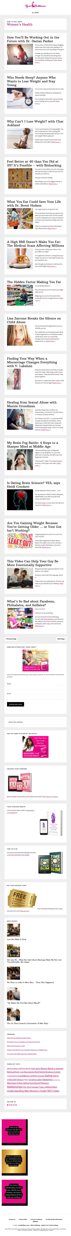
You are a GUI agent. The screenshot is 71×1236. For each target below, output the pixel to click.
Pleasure (45, 1083)
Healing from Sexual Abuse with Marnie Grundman (32, 404)
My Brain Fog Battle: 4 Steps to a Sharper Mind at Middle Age (32, 444)
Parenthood (34, 1083)
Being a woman (55, 1068)
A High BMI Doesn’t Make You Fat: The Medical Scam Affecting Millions (35, 244)
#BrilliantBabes (13, 1068)
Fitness (26, 1080)
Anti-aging (35, 1068)
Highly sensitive (56, 1080)
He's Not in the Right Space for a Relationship (22, 1054)
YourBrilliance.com (23, 1225)
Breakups (49, 1072)
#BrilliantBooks (25, 1068)
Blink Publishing (35, 1225)
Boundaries (29, 1072)
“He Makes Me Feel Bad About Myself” (23, 1003)
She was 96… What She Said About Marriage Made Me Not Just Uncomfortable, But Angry (34, 961)
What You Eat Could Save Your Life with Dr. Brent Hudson (34, 203)
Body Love (19, 1072)
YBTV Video (53, 1090)
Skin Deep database (47, 619)
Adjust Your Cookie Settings (49, 1225)
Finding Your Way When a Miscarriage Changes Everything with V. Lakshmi (32, 362)
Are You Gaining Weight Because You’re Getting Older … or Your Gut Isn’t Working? (34, 526)
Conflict (33, 1075)
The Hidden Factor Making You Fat (34, 282)
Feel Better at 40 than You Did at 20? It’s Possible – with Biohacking (34, 163)
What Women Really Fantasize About (19, 1038)
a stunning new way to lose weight (18, 855)
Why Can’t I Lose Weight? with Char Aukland (35, 123)
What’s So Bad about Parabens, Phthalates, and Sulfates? (31, 603)
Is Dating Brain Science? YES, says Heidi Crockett (33, 485)
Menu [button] (37, 12)
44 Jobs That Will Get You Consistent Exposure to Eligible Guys (27, 1050)
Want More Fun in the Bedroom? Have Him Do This (23, 1042)
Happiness (47, 1079)
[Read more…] (56, 142)
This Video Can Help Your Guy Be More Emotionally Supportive (32, 563)
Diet (15, 1079)
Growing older (35, 1079)
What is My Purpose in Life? (16, 1046)
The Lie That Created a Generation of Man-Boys (27, 1023)
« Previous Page (10, 639)
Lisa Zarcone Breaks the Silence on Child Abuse (34, 320)
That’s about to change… (50, 797)
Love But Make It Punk (16, 939)
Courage (40, 1076)
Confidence (23, 1075)
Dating (48, 1075)
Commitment (12, 1076)
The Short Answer (31, 1087)
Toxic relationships (48, 1086)
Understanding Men (18, 1090)
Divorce (20, 1079)
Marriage (11, 1082)
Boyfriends (40, 1071)
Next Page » (61, 639)
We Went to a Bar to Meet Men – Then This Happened (30, 982)
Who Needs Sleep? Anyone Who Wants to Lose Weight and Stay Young (31, 81)
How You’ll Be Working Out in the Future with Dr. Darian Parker (33, 39)
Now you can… (25, 911)
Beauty (44, 1068)
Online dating (22, 1083)
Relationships (15, 1087)
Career (57, 1071)
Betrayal (11, 1071)
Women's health (38, 1090)
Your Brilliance (35, 5)
